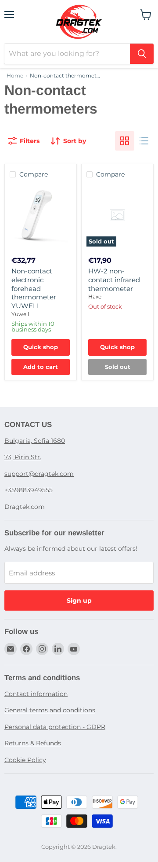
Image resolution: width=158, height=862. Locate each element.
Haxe (94, 296)
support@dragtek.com (39, 474)
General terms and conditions (49, 710)
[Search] (142, 54)
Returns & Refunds (32, 743)
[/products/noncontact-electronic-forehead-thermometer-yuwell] (41, 215)
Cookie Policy (25, 760)
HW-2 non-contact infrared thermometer (114, 279)
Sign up (79, 600)
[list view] (144, 141)
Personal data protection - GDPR (54, 727)
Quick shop (40, 346)
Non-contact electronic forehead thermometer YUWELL (33, 288)
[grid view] (124, 141)
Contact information (36, 694)
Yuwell (20, 314)
